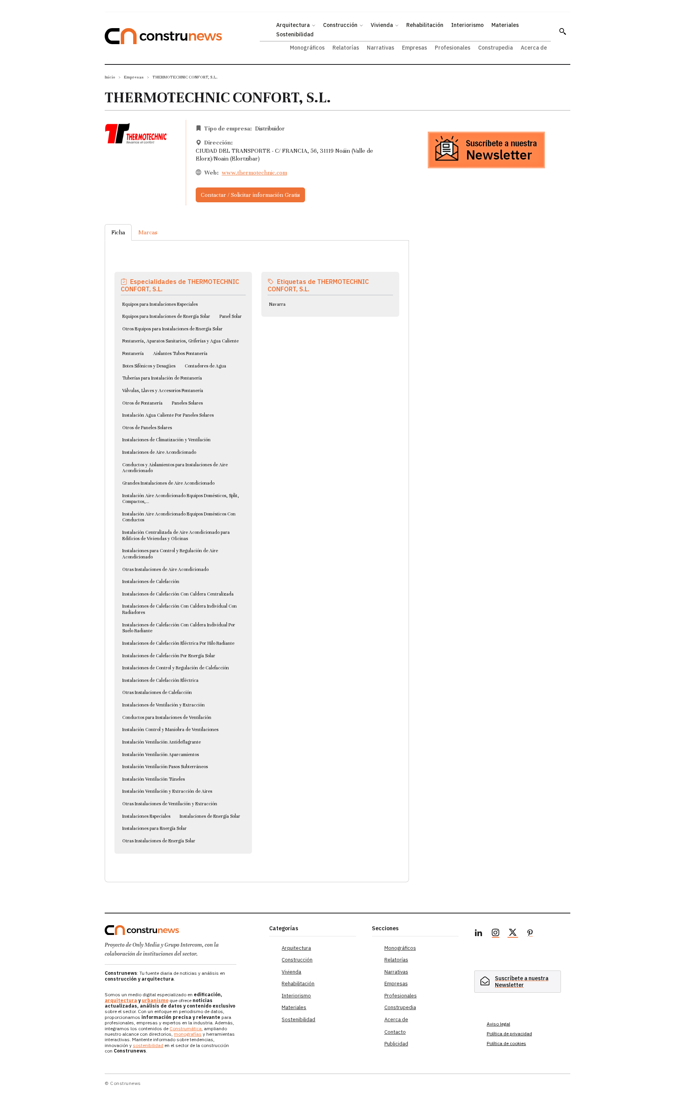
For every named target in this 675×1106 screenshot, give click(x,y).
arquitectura (121, 1000)
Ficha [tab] (118, 232)
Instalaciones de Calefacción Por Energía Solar (168, 655)
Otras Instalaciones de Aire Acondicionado (165, 569)
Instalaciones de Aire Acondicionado (159, 452)
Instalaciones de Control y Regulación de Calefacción (175, 668)
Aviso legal (498, 1024)
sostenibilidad (148, 1045)
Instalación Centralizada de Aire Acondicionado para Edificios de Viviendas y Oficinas (176, 535)
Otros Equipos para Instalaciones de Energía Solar (172, 329)
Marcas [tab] (147, 232)
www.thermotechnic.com (254, 172)
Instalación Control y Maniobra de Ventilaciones (170, 729)
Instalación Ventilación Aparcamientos (160, 754)
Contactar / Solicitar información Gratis (250, 194)
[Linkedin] (478, 933)
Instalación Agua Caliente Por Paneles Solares (168, 415)
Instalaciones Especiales (146, 816)
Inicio (110, 77)
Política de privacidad (509, 1033)
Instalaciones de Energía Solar (210, 816)
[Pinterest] (530, 933)
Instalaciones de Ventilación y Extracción (163, 705)
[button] (562, 31)
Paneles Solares (187, 403)
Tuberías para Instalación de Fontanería (162, 378)
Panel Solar (231, 316)
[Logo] (182, 930)
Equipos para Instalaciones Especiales (160, 304)
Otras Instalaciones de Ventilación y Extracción (169, 803)
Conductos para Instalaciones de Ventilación (166, 717)
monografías (188, 1034)
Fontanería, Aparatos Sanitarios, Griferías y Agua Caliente (180, 341)
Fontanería (133, 353)
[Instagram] (495, 933)
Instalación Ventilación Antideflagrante (161, 742)
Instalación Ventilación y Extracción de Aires (167, 791)
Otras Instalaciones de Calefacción (157, 692)
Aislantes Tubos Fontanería (180, 353)
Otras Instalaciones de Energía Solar (158, 841)
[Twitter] (512, 933)
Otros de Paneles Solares (147, 427)
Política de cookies (506, 1043)
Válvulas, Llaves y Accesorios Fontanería (162, 390)
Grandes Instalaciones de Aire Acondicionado (168, 483)
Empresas (134, 77)
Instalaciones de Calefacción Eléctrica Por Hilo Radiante (178, 643)
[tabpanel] (256, 551)
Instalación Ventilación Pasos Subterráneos (165, 766)
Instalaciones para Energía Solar (154, 828)
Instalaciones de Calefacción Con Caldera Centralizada (178, 594)
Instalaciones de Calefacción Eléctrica (160, 680)
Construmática (186, 1028)
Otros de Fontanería (142, 403)
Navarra (277, 304)
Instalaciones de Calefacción (150, 581)
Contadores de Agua (205, 366)
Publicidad (396, 1043)
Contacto (395, 1032)
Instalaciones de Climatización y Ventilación (166, 439)
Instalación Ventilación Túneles (153, 779)
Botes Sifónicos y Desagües (148, 366)
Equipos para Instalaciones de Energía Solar (166, 316)
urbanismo (155, 1000)
